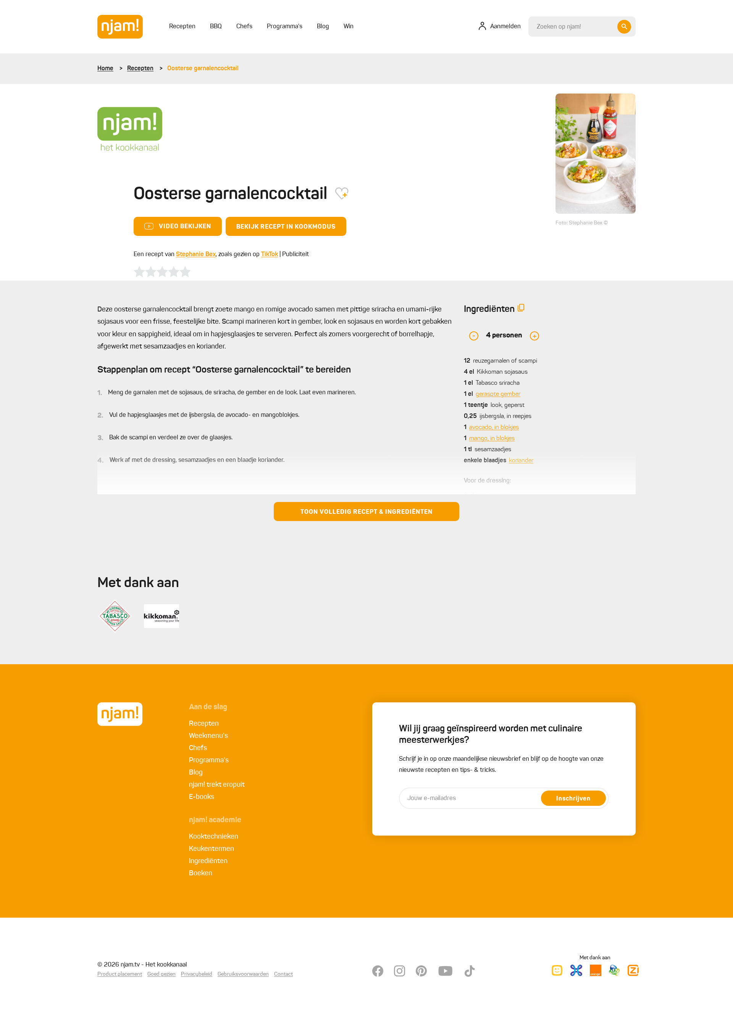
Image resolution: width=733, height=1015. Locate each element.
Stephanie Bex (196, 255)
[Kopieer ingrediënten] (521, 309)
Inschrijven (573, 799)
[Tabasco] (114, 616)
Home (105, 69)
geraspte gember (498, 394)
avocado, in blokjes (494, 427)
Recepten (140, 69)
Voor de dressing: (487, 481)
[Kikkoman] (161, 616)
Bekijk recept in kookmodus (286, 227)
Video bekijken (185, 227)
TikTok (269, 255)
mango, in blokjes (492, 439)
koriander (521, 461)
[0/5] (162, 272)
